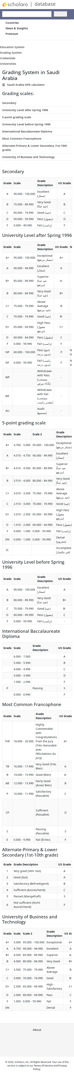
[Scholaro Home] (15, 4)
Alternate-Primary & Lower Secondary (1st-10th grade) (34, 148)
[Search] (60, 14)
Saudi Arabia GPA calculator (25, 85)
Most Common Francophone (21, 138)
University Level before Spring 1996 (26, 124)
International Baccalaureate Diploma (27, 131)
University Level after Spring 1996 (25, 110)
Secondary (9, 103)
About (37, 1030)
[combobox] (27, 14)
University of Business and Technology (28, 157)
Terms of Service (43, 1065)
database (45, 4)
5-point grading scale (16, 117)
